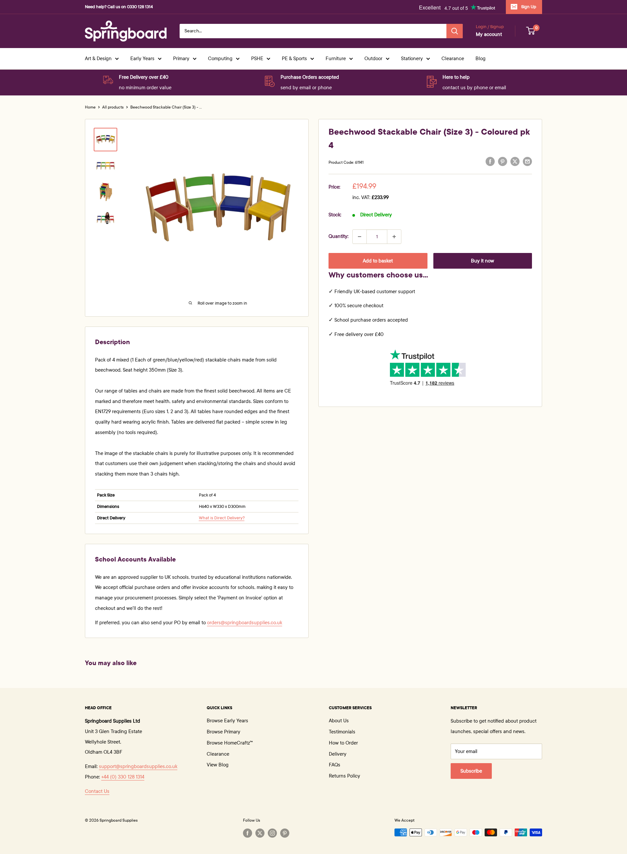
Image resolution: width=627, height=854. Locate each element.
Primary (181, 58)
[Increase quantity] (394, 236)
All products (113, 107)
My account (489, 34)
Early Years (142, 58)
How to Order (343, 743)
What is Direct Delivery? (222, 518)
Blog (480, 58)
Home (90, 107)
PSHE (257, 58)
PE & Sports (294, 58)
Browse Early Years (227, 721)
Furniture (336, 58)
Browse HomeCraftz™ (230, 743)
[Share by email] (527, 161)
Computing (220, 58)
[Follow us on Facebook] (247, 833)
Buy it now (482, 261)
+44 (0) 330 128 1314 (122, 777)
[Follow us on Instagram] (272, 833)
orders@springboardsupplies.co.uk (244, 623)
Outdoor (373, 58)
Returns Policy (344, 776)
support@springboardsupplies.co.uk (138, 766)
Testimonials (342, 732)
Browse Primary (223, 732)
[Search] (454, 31)
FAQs (334, 765)
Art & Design (98, 58)
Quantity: (338, 236)
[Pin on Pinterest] (502, 161)
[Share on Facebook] (490, 161)
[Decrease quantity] (359, 236)
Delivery (337, 754)
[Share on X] (515, 161)
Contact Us (97, 791)
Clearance (453, 58)
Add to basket (378, 261)
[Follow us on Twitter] (260, 833)
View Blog (218, 765)
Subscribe (471, 771)
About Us (339, 721)
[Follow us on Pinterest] (284, 833)
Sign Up (528, 6)
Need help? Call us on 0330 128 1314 (119, 6)
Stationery (412, 58)
